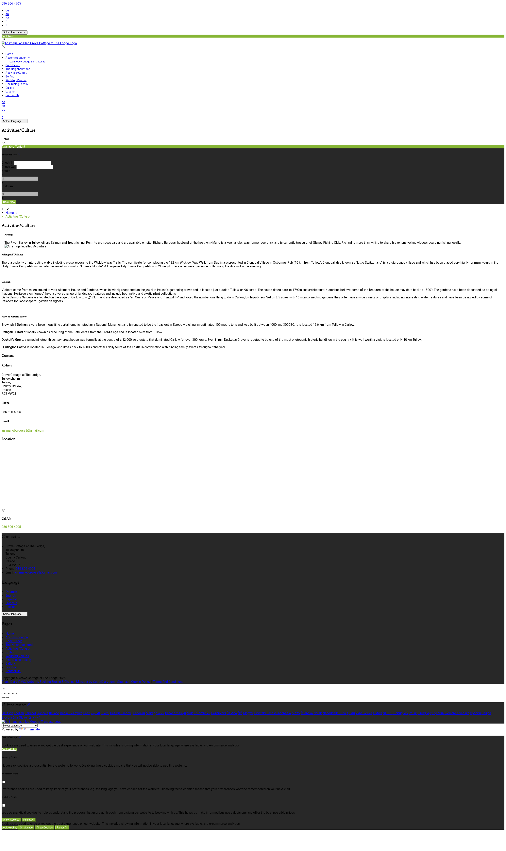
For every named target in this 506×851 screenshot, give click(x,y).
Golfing (10, 76)
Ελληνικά (75, 713)
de (7, 10)
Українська (364, 713)
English (11, 595)
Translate (33, 729)
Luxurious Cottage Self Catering (27, 61)
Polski (413, 713)
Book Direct (13, 65)
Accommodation (16, 57)
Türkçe (343, 713)
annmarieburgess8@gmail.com (23, 430)
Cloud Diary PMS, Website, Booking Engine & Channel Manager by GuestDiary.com (58, 682)
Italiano (11, 607)
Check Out (9, 167)
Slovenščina (10, 717)
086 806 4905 (11, 3)
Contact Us (12, 95)
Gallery (10, 87)
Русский (438, 713)
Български (202, 713)
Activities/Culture (16, 72)
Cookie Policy (140, 682)
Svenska (463, 713)
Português (400, 713)
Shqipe (486, 713)
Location (11, 91)
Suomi (105, 713)
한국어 (388, 713)
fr (7, 22)
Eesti (86, 713)
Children (7, 186)
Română (451, 713)
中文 (38, 717)
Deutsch (11, 592)
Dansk (64, 713)
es (7, 18)
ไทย (352, 713)
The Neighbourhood (18, 69)
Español (11, 599)
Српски (475, 713)
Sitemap (123, 682)
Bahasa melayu (175, 713)
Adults (6, 171)
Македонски (155, 713)
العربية (95, 713)
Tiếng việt (424, 713)
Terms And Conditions (168, 682)
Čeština (232, 713)
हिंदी (240, 713)
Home (9, 54)
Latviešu (139, 713)
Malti (190, 713)
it (6, 25)
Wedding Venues (16, 80)
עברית (296, 713)
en (7, 14)
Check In (7, 162)
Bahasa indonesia (278, 713)
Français (11, 603)
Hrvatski (260, 713)
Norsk (317, 713)
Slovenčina (26, 717)
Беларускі (218, 713)
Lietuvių (126, 713)
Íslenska (307, 713)
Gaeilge (115, 713)
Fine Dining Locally (17, 84)
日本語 (377, 713)
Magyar (248, 713)
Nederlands (331, 713)
